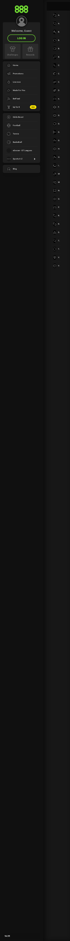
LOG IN (21, 38)
